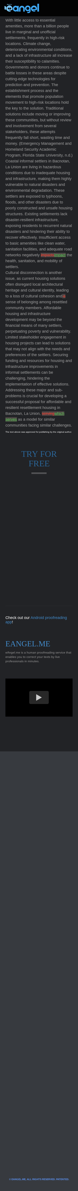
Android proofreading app (36, 620)
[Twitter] (49, 8)
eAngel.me (27, 643)
